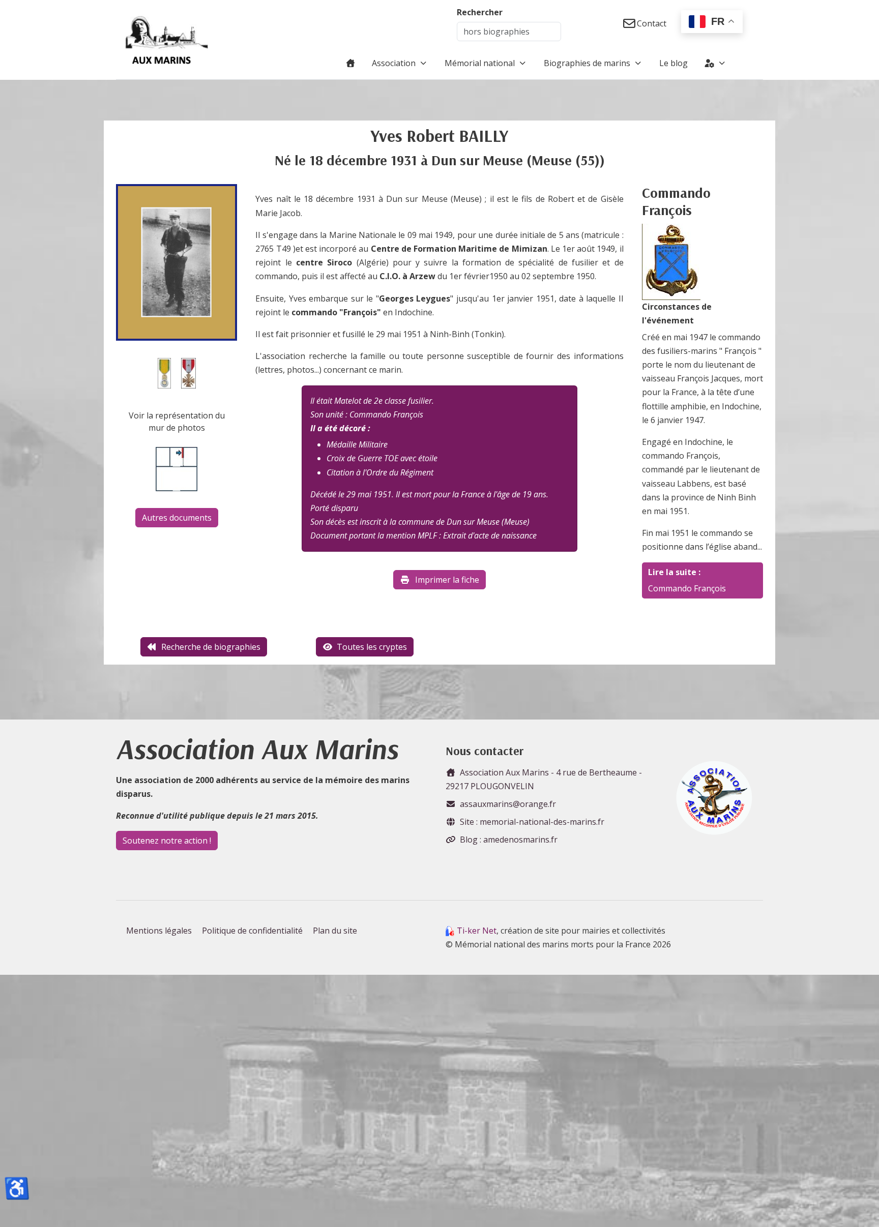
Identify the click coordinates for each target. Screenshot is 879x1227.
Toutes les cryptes (372, 646)
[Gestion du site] (715, 63)
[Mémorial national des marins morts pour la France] (167, 39)
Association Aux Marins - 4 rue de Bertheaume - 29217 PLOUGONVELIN (544, 779)
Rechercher (480, 12)
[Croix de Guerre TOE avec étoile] (188, 372)
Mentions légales (159, 930)
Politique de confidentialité (252, 930)
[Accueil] (350, 63)
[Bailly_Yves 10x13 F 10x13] (176, 261)
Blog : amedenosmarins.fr (509, 839)
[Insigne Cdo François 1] (671, 260)
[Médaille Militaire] (164, 372)
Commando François (687, 588)
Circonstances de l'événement (677, 313)
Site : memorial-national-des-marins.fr (532, 821)
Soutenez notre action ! (167, 840)
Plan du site (335, 930)
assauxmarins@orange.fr (508, 804)
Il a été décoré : (340, 428)
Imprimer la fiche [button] (447, 579)
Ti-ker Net (476, 930)
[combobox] (509, 31)
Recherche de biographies (210, 646)
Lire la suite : (674, 572)
